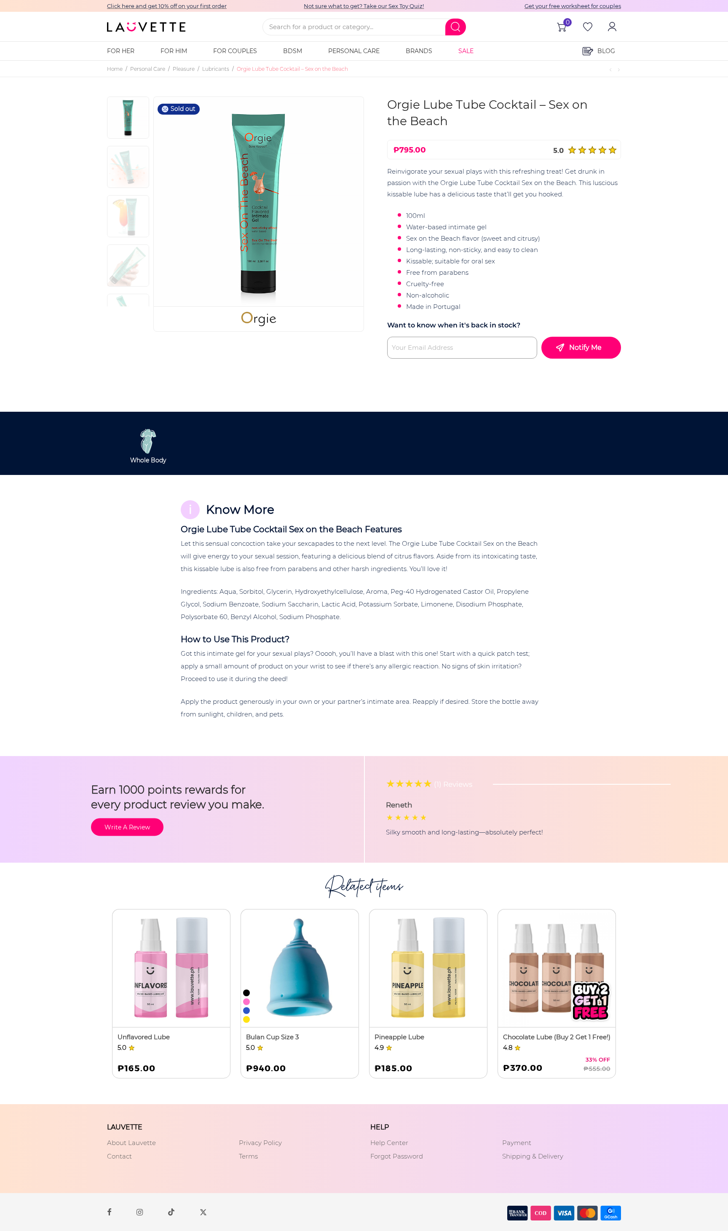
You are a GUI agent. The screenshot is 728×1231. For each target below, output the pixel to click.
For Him (174, 51)
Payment (516, 1143)
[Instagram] (139, 1211)
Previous (180, 201)
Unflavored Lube (144, 1037)
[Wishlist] (587, 26)
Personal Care (354, 51)
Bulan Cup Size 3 (272, 1037)
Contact (119, 1156)
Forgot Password (396, 1156)
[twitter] (203, 1211)
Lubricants (215, 69)
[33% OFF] (557, 968)
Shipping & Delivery (532, 1156)
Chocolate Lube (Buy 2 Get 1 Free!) (556, 1037)
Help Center (389, 1143)
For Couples (235, 51)
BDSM (292, 51)
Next (343, 201)
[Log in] (611, 26)
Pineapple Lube (399, 1037)
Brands (419, 51)
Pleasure (184, 69)
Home (115, 69)
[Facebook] (109, 1211)
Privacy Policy (260, 1143)
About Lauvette (131, 1143)
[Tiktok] (171, 1212)
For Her (120, 51)
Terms (248, 1156)
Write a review (127, 827)
